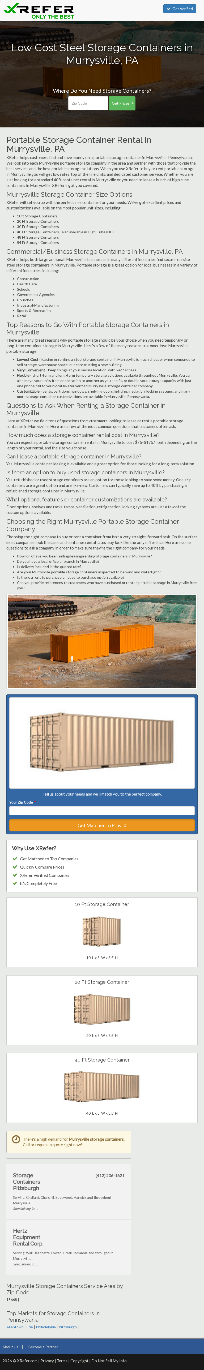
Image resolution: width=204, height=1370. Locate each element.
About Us (10, 1347)
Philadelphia (46, 1327)
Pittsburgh (68, 1327)
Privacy (47, 1360)
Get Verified (182, 8)
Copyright (79, 1360)
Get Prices (121, 103)
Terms (62, 1360)
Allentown (15, 1327)
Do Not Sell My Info (109, 1360)
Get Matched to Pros (100, 825)
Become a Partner (43, 1347)
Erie (30, 1327)
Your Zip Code (22, 802)
